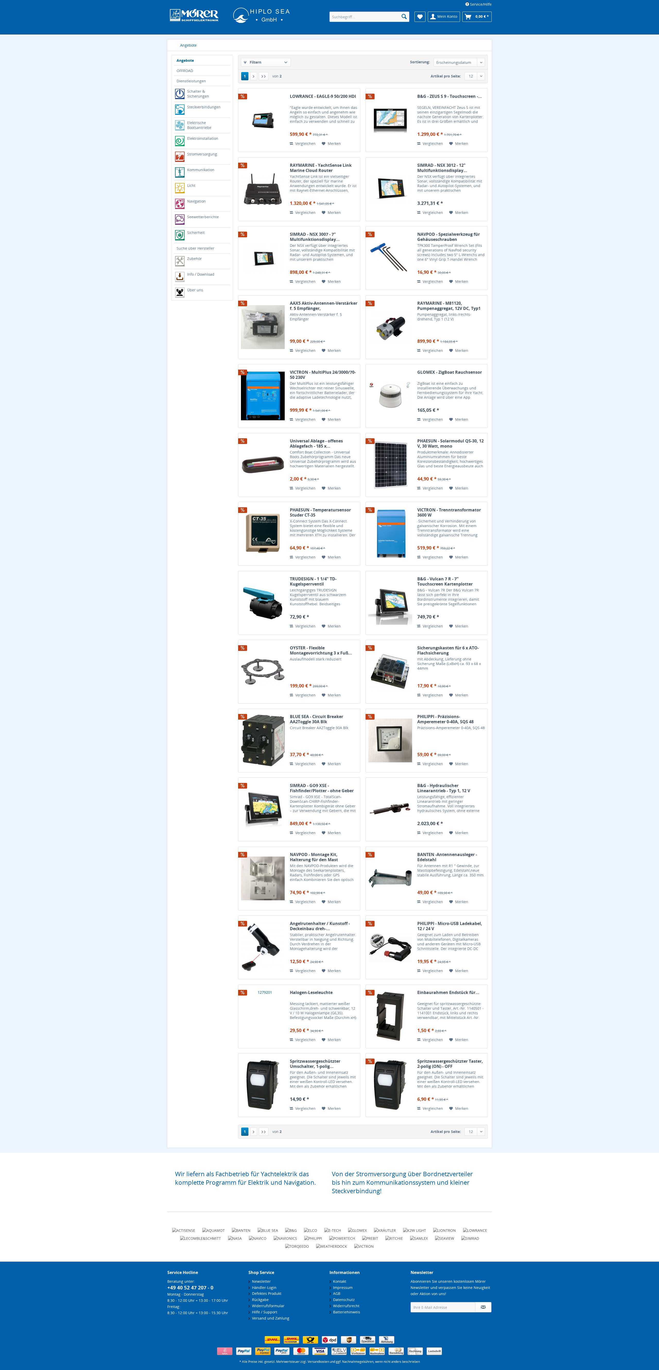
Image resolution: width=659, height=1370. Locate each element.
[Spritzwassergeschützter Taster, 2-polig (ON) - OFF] (390, 1085)
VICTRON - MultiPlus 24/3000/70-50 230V (323, 375)
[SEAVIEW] (444, 1236)
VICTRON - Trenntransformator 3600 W (449, 512)
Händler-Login (263, 1287)
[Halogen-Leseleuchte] (263, 1016)
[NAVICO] (258, 1236)
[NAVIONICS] (285, 1236)
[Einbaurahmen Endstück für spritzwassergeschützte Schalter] (390, 1016)
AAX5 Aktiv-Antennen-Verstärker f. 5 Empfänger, (323, 306)
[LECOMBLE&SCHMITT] (200, 1236)
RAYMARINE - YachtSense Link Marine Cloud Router (321, 168)
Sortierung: (420, 61)
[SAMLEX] (419, 1236)
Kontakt (338, 1281)
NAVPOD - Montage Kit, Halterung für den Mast (314, 857)
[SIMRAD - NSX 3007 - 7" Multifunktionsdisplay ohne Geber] (263, 258)
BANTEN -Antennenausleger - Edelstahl (447, 857)
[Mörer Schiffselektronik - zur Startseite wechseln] (230, 17)
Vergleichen (305, 143)
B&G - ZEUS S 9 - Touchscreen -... (449, 96)
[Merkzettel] (420, 17)
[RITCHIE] (394, 1236)
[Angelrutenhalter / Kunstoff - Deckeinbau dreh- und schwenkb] (263, 947)
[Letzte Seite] (263, 76)
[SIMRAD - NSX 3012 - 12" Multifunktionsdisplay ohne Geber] (390, 189)
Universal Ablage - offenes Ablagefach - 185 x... (316, 443)
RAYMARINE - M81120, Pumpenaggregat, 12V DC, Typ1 (449, 306)
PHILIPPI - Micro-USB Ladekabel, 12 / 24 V (449, 926)
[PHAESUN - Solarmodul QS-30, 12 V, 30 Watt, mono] (390, 464)
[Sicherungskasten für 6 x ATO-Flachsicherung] (390, 671)
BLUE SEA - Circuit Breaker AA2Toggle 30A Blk (316, 719)
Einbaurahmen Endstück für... (448, 992)
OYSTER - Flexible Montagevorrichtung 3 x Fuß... (321, 650)
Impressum (342, 1287)
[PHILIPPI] (313, 1236)
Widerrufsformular (267, 1305)
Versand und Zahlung (269, 1318)
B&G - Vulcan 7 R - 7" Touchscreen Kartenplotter (445, 581)
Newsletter (260, 1281)
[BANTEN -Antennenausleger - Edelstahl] (390, 878)
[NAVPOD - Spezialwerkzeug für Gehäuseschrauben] (390, 258)
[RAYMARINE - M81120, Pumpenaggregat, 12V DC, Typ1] (390, 327)
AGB (335, 1293)
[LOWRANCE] (475, 1228)
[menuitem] (477, 4)
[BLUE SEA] (268, 1228)
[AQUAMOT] (213, 1228)
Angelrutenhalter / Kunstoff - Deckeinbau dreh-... (320, 926)
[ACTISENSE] (183, 1228)
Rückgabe (259, 1299)
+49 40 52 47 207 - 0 (190, 1287)
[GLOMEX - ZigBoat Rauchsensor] (390, 396)
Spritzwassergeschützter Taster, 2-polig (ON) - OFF (450, 1064)
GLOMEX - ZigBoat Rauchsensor (449, 372)
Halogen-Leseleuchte (311, 992)
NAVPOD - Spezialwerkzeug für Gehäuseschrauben (448, 237)
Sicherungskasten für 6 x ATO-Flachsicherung (448, 650)
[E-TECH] (332, 1228)
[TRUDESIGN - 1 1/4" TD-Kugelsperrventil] (263, 602)
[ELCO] (310, 1228)
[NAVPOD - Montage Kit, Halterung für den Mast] (263, 878)
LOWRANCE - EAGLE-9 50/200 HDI (323, 96)
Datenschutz (343, 1299)
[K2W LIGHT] (414, 1228)
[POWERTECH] (342, 1236)
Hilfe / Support (263, 1312)
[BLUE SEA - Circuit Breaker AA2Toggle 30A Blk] (263, 740)
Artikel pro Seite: (446, 76)
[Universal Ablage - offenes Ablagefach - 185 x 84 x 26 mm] (263, 464)
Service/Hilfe (480, 4)
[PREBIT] (370, 1236)
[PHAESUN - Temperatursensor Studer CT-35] (263, 533)
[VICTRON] (364, 1244)
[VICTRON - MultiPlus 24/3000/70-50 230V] (263, 396)
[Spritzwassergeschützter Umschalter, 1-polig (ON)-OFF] (263, 1085)
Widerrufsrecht (345, 1305)
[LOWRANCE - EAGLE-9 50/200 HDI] (263, 120)
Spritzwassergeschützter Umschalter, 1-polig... (315, 1064)
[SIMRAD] (470, 1236)
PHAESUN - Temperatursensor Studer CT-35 (320, 512)
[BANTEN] (241, 1228)
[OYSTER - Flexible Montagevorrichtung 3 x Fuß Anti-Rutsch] (263, 671)
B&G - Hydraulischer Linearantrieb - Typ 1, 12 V (443, 788)
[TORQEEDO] (297, 1244)
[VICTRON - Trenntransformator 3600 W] (390, 533)
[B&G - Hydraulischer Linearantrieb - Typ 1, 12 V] (390, 809)
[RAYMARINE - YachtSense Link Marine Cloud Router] (263, 189)
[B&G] (291, 1228)
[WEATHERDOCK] (331, 1244)
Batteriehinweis (345, 1312)
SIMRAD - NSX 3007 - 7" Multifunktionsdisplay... (315, 237)
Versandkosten (318, 1361)
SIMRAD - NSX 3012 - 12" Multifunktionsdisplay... (442, 168)
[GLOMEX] (357, 1228)
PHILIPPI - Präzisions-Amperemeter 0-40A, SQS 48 (445, 719)
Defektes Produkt (265, 1293)
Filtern (255, 62)
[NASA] (235, 1236)
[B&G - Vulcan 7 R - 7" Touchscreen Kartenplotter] (390, 602)
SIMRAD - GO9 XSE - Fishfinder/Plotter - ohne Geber (322, 788)
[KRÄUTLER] (385, 1228)
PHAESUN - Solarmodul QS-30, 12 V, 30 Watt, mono (450, 443)
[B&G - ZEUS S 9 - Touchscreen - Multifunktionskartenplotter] (390, 120)
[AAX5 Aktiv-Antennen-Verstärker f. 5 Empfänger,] (263, 327)
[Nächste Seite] (253, 76)
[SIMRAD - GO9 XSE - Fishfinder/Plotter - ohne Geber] (263, 809)
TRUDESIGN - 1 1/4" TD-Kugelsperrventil (313, 581)
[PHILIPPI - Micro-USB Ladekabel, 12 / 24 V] (390, 947)
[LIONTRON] (444, 1228)
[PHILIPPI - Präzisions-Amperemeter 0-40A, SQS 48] (390, 740)
